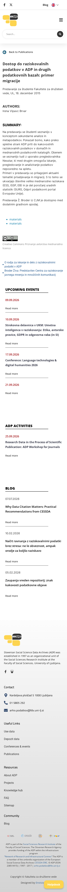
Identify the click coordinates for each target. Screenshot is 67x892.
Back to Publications (21, 52)
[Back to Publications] (4, 52)
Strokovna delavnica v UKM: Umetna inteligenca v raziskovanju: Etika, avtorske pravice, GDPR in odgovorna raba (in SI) (34, 330)
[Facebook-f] (5, 671)
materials (15, 219)
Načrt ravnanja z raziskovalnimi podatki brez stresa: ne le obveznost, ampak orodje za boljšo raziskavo (33, 546)
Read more (11, 308)
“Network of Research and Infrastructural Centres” (28, 856)
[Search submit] (60, 34)
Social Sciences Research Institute (39, 844)
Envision (40, 882)
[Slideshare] (12, 671)
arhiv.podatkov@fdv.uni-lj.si (47, 865)
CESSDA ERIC (41, 862)
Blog (45, 4)
